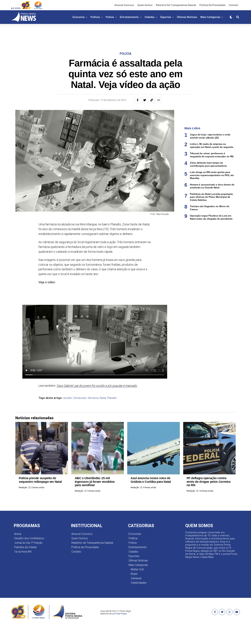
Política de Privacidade (212, 5)
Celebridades (139, 582)
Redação (23, 487)
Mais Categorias (210, 17)
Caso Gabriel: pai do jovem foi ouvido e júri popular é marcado (97, 385)
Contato (233, 5)
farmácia (93, 398)
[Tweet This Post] (145, 100)
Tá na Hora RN (22, 551)
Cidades (149, 17)
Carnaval (136, 578)
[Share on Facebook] (138, 100)
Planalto (112, 398)
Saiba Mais (207, 557)
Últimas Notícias (187, 17)
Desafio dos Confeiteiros (29, 538)
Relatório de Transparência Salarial (176, 5)
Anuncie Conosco (124, 5)
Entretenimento (129, 17)
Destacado (80, 398)
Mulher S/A (137, 569)
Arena (17, 533)
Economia (79, 17)
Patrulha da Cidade (25, 547)
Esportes (165, 17)
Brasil (134, 573)
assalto (67, 398)
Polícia (110, 17)
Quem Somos (144, 5)
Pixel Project (121, 614)
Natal (103, 398)
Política (95, 17)
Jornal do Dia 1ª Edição (28, 542)
